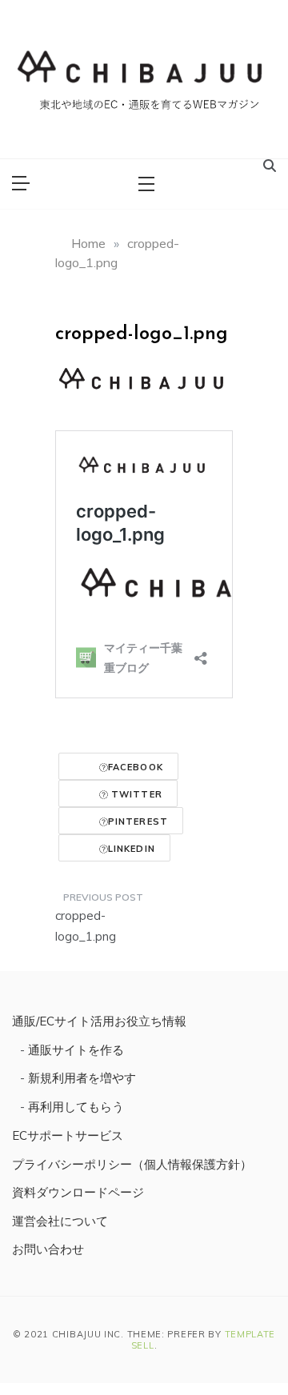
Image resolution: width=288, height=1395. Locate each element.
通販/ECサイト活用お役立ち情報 (99, 1021)
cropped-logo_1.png (85, 926)
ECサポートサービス (67, 1135)
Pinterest (138, 821)
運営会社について (60, 1221)
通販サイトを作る (76, 1049)
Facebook (135, 767)
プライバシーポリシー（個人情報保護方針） (132, 1164)
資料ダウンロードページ (78, 1192)
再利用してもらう (76, 1106)
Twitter (135, 794)
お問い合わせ (48, 1249)
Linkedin (131, 848)
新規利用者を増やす (82, 1077)
